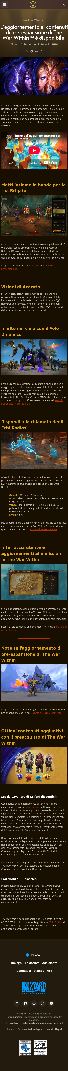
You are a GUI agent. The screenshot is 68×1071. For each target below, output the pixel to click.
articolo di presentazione (43, 529)
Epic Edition (56, 922)
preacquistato (32, 807)
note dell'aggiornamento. (48, 712)
